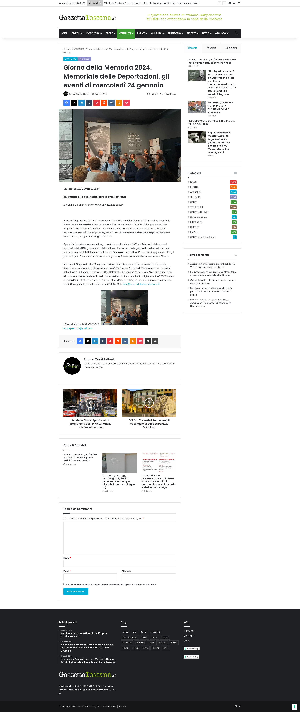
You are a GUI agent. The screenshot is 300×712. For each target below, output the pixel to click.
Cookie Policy (192, 657)
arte (134, 632)
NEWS (205, 33)
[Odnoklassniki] (119, 103)
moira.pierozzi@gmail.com (78, 328)
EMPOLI (76, 33)
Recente (192, 47)
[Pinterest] (96, 103)
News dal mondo (198, 254)
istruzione (140, 642)
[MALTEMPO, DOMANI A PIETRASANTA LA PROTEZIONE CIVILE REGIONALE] (197, 107)
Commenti (231, 47)
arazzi (125, 632)
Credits (122, 706)
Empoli (144, 637)
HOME (64, 33)
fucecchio (127, 642)
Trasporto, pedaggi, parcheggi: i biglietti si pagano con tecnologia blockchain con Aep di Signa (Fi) (118, 481)
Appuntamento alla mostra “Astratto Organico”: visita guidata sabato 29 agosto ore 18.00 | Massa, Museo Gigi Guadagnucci (219, 142)
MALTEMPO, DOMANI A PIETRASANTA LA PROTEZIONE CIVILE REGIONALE (220, 107)
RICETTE (191, 33)
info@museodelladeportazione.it (141, 284)
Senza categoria (198, 217)
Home (68, 49)
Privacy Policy (192, 648)
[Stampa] (155, 341)
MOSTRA (162, 642)
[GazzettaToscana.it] (87, 17)
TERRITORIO (174, 33)
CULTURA (156, 33)
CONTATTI (189, 636)
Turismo (155, 648)
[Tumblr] (89, 103)
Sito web (126, 571)
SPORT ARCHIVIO (199, 212)
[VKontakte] (111, 103)
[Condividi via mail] (148, 341)
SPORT (109, 33)
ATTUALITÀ (125, 33)
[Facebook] (66, 103)
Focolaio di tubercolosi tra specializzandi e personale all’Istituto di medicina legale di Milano (211, 291)
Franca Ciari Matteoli (78, 94)
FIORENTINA (93, 33)
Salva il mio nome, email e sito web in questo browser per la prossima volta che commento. (111, 584)
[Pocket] (126, 103)
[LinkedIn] (81, 103)
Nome (67, 558)
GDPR (187, 640)
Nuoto (125, 648)
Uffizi (165, 648)
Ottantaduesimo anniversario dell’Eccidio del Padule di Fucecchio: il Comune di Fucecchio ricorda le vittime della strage (158, 481)
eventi (154, 637)
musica (174, 642)
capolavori (155, 632)
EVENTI (141, 33)
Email (67, 571)
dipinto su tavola (130, 637)
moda (151, 642)
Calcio (143, 632)
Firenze (165, 637)
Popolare (211, 47)
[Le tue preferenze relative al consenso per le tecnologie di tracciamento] (295, 707)
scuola (135, 648)
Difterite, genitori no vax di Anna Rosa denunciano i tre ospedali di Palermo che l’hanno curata (210, 302)
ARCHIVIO (220, 33)
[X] (74, 103)
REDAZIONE (190, 631)
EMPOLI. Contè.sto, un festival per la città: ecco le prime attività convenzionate (80, 457)
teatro (145, 648)
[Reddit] (104, 103)
